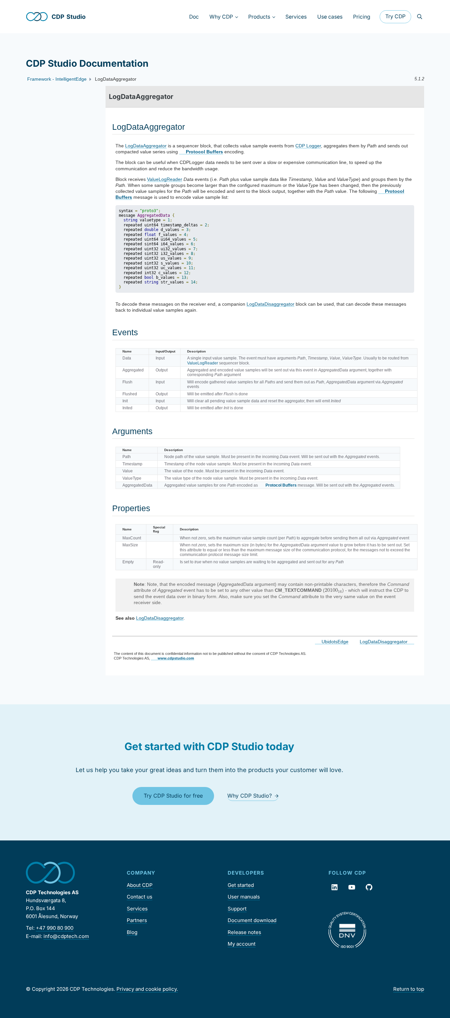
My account (242, 944)
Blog (132, 932)
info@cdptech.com (66, 936)
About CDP (140, 885)
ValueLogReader (164, 179)
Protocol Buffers (204, 151)
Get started (241, 885)
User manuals (244, 897)
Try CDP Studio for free (173, 795)
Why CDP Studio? (249, 795)
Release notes (244, 932)
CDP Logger (308, 145)
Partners (137, 920)
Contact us (139, 897)
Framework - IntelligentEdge (57, 79)
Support (237, 908)
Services (137, 908)
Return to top (408, 989)
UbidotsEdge (335, 641)
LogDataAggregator (146, 145)
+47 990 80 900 (54, 928)
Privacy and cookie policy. (147, 989)
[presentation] (333, 590)
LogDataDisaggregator (270, 304)
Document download (252, 920)
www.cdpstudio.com (176, 658)
